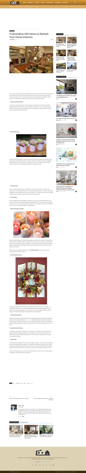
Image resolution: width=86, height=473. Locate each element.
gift (21, 383)
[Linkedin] (24, 416)
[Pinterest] (16, 42)
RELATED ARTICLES (14, 422)
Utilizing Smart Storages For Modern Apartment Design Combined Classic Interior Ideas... (65, 188)
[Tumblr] (46, 465)
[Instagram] (21, 416)
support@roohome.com (45, 461)
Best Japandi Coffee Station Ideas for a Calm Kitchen (60, 45)
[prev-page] (10, 440)
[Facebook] (10, 42)
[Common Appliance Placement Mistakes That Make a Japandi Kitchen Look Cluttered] (72, 53)
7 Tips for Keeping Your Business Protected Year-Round (60, 71)
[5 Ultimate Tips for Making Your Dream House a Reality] (66, 155)
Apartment (30, 2)
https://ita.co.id (20, 407)
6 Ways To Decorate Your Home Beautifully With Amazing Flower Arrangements (65, 141)
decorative (18, 383)
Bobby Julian (13, 39)
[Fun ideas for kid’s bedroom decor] (66, 109)
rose (31, 383)
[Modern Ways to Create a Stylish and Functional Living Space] (16, 429)
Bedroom (37, 2)
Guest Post (11, 6)
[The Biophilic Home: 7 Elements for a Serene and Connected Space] (46, 429)
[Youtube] (53, 465)
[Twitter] (13, 42)
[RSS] (43, 465)
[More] (22, 42)
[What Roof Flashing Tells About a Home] (72, 65)
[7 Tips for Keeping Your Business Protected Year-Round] (61, 65)
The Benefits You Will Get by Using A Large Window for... (66, 96)
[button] (75, 2)
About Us (31, 6)
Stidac (57, 98)
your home (28, 319)
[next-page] (12, 440)
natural (50, 306)
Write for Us (74, 471)
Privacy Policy (68, 471)
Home (24, 2)
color (14, 383)
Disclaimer (57, 471)
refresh (28, 383)
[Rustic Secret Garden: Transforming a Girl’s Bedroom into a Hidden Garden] (61, 53)
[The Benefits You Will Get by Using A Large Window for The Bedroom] (66, 86)
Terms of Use (63, 471)
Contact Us (36, 6)
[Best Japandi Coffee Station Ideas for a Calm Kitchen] (61, 40)
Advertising (26, 6)
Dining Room (50, 2)
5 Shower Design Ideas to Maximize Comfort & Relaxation (43, 399)
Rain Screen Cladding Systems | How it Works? (19, 398)
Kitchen (43, 2)
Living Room (58, 2)
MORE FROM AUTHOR (24, 422)
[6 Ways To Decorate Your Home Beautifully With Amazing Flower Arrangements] (66, 130)
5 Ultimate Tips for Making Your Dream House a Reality (65, 164)
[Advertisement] (43, 18)
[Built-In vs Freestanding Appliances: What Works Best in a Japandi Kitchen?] (72, 40)
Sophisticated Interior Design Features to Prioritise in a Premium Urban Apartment (31, 436)
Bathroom (64, 2)
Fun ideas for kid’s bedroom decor (66, 118)
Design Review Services (19, 6)
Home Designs (15, 29)
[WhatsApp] (19, 42)
